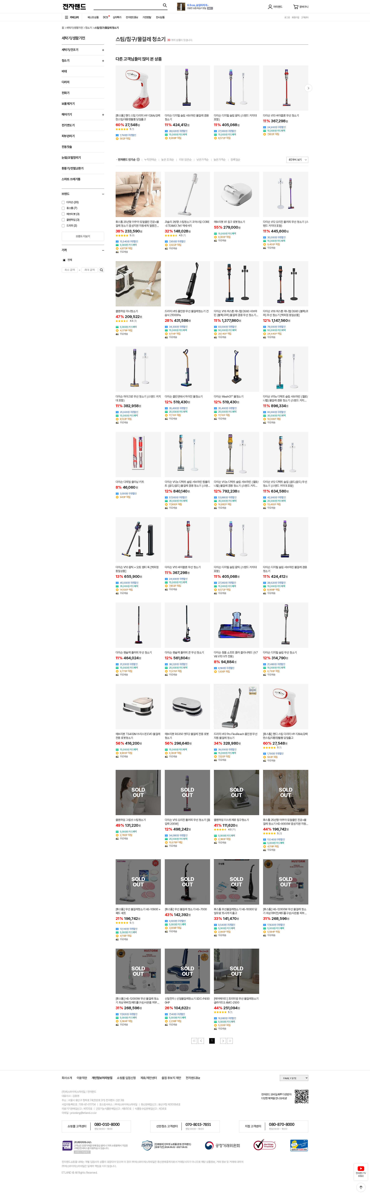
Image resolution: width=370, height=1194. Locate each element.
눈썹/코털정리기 (71, 157)
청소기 (88, 27)
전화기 (65, 93)
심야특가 (117, 17)
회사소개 (67, 1078)
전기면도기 (68, 125)
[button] (308, 88)
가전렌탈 (147, 17)
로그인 (287, 17)
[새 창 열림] (166, 1146)
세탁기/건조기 (70, 50)
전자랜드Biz (132, 17)
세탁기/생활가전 (74, 27)
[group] (138, 102)
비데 (64, 71)
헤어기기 (67, 114)
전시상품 (160, 17)
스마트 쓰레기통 (71, 179)
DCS (105, 17)
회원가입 (295, 17)
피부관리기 (68, 136)
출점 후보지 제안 (171, 1078)
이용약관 (82, 1078)
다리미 (65, 82)
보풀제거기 (68, 104)
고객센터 (304, 17)
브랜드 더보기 (83, 236)
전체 (69, 259)
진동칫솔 (67, 147)
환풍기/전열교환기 (72, 168)
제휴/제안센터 (148, 1078)
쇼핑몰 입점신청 (126, 1078)
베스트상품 (93, 17)
